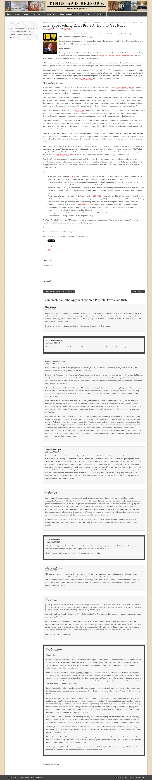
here (90, 36)
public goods (79, 110)
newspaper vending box (125, 87)
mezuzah (72, 176)
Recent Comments (67, 14)
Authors (26, 14)
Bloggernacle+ (48, 22)
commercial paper (82, 672)
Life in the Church (95, 22)
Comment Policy (50, 14)
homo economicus (62, 155)
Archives (36, 14)
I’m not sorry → (138, 291)
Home (9, 14)
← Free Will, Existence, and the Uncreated (59, 291)
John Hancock (51, 568)
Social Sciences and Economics (132, 22)
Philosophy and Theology (111, 22)
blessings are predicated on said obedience (113, 56)
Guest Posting (99, 14)
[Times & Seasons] (76, 6)
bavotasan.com (140, 777)
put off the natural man (128, 152)
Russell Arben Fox (52, 362)
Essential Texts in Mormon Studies (67, 22)
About (17, 14)
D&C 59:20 (97, 196)
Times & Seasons (24, 777)
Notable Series (84, 14)
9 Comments (67, 28)
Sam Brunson (49, 28)
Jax (46, 599)
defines (84, 204)
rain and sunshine (86, 78)
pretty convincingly (80, 737)
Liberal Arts (84, 22)
